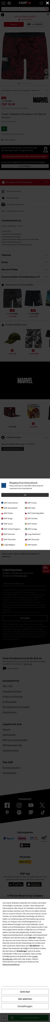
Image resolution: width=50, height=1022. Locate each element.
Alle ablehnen (25, 999)
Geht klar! (25, 992)
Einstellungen (25, 1006)
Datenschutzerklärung (11, 964)
